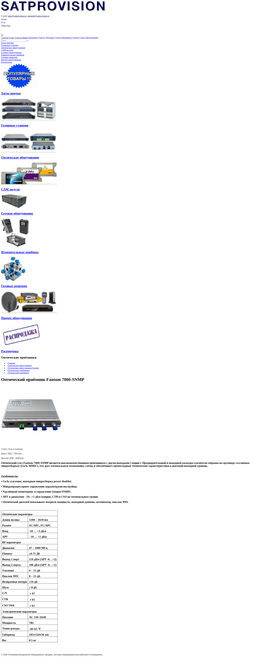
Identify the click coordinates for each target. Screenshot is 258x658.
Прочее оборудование (11, 60)
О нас (11, 37)
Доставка (50, 37)
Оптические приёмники (19, 370)
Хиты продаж (7, 43)
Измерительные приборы (12, 55)
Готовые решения (9, 57)
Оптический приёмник (18, 373)
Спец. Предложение (89, 37)
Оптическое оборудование (13, 48)
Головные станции (9, 45)
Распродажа (6, 62)
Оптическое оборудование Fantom (23, 368)
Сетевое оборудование (11, 52)
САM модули (7, 50)
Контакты (66, 37)
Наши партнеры (29, 37)
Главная (4, 37)
